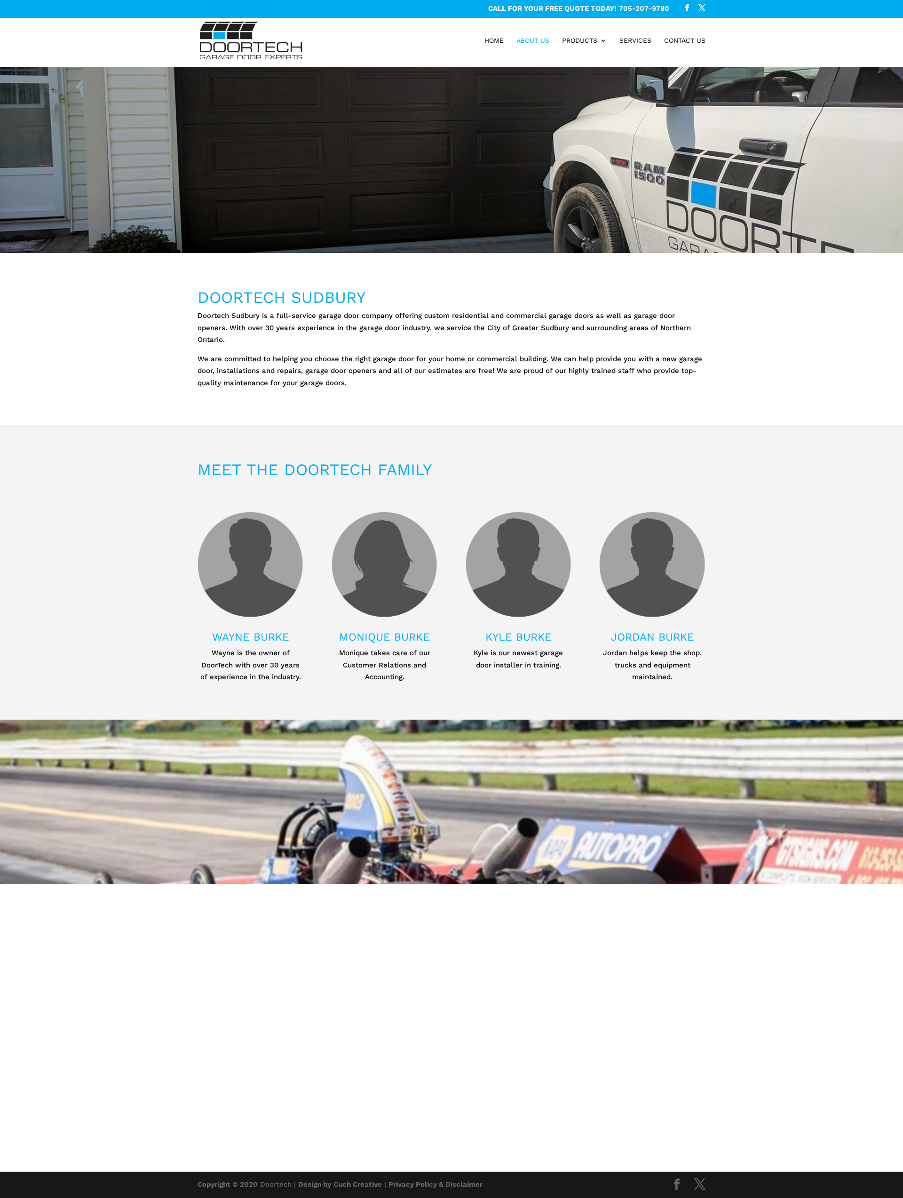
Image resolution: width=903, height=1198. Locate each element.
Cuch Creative (357, 1184)
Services (635, 40)
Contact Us (684, 40)
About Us (532, 40)
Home (494, 40)
